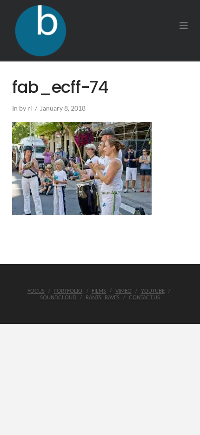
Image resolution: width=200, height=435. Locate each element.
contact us (144, 297)
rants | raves (103, 297)
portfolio (67, 291)
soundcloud (58, 297)
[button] (184, 25)
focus (36, 291)
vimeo (123, 291)
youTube (153, 291)
